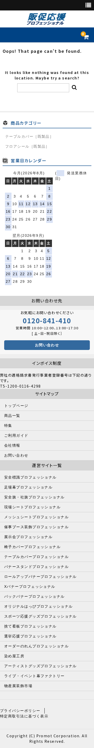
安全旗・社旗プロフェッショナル (34, 497)
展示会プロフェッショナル (28, 537)
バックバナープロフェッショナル (34, 596)
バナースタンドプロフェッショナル (36, 567)
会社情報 (12, 445)
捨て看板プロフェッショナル (30, 626)
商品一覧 (12, 415)
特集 (8, 425)
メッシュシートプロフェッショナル (36, 517)
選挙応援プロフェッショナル (30, 636)
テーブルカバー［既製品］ (29, 136)
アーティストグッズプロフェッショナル (40, 666)
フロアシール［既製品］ (27, 146)
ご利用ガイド (16, 435)
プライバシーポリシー (20, 711)
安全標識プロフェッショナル (30, 477)
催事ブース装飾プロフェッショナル (36, 527)
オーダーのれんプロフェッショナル (36, 646)
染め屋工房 (14, 656)
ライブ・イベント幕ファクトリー (34, 676)
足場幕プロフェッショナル (28, 487)
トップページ (16, 406)
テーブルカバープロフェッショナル (36, 557)
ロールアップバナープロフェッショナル (40, 576)
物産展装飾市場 (18, 686)
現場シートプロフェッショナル (32, 507)
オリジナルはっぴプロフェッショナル (38, 606)
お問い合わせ (47, 345)
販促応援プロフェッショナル (46, 19)
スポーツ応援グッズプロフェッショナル (40, 616)
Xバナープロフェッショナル (29, 586)
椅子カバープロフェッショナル (32, 547)
